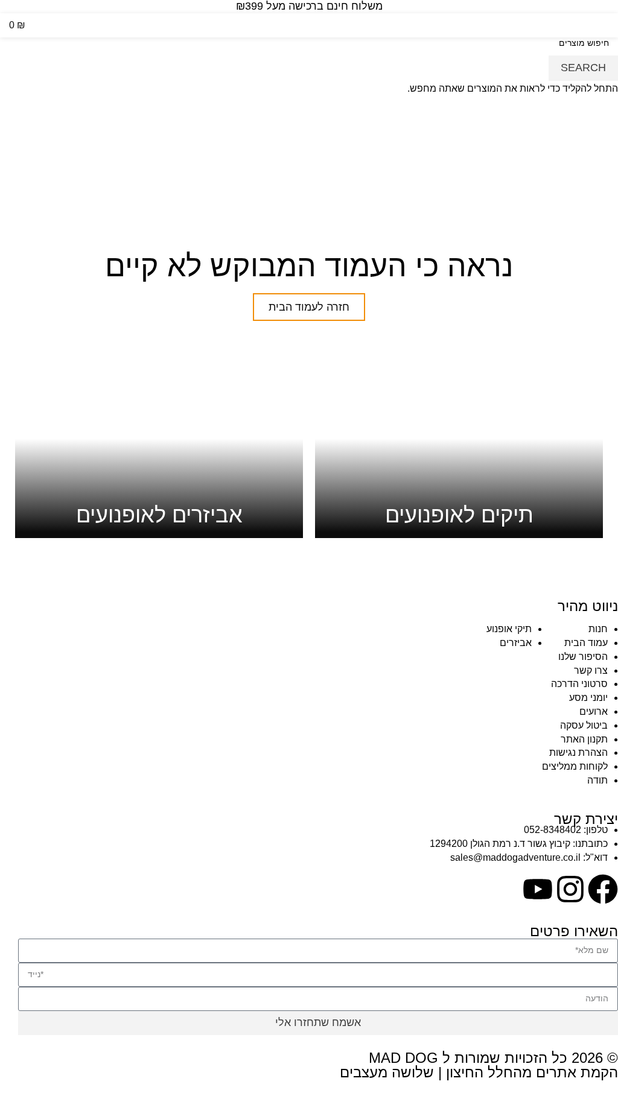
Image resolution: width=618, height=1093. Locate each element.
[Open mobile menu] (604, 25)
